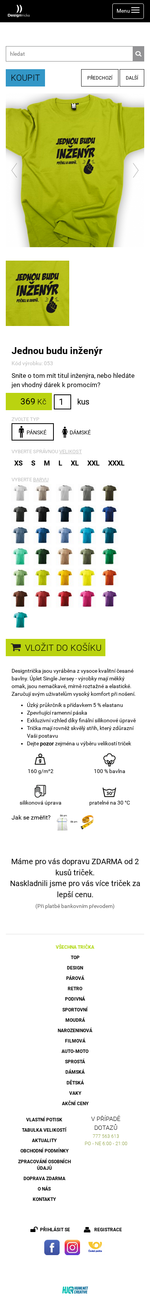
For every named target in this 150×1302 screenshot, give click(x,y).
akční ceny (75, 1103)
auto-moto (75, 1051)
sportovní (75, 1010)
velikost (70, 451)
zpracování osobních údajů (44, 1165)
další (132, 78)
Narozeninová (75, 1030)
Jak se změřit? (31, 817)
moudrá (75, 1020)
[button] (15, 170)
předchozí (99, 78)
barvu (40, 479)
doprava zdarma (44, 1178)
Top (75, 957)
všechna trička (75, 947)
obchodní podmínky (44, 1151)
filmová (75, 1041)
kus (83, 401)
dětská (75, 1083)
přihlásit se (55, 1229)
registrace (108, 1229)
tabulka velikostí (44, 1130)
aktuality (44, 1140)
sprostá (75, 1061)
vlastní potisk (44, 1119)
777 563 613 (106, 1136)
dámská (75, 1072)
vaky (75, 1093)
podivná (75, 999)
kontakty (44, 1199)
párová (75, 978)
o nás (44, 1189)
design (75, 968)
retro (75, 988)
